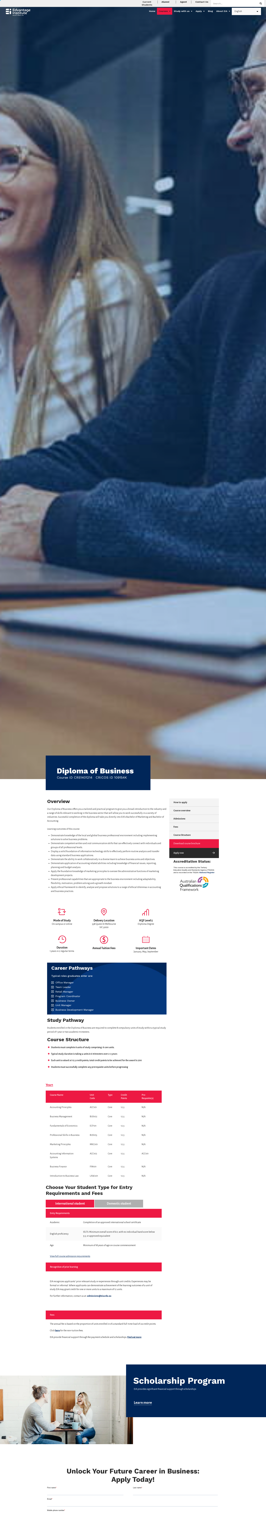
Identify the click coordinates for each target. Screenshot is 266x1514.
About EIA (221, 11)
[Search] (260, 3)
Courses (163, 11)
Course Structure (182, 835)
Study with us (182, 11)
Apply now (178, 853)
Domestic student (119, 1203)
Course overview (181, 810)
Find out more (134, 1337)
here (57, 1330)
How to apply (180, 802)
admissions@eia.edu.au (99, 1296)
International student (70, 1203)
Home (152, 11)
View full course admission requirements (70, 1256)
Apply (199, 11)
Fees (175, 827)
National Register (207, 872)
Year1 (49, 1085)
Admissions (179, 819)
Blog (210, 11)
